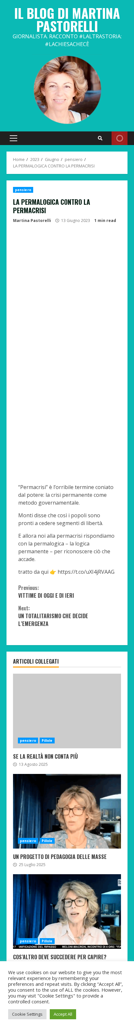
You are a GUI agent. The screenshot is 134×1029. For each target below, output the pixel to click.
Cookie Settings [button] (27, 1014)
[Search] (100, 138)
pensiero (23, 190)
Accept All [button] (63, 1014)
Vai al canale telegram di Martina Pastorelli (119, 138)
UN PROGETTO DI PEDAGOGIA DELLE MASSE (67, 811)
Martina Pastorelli (32, 220)
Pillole (47, 740)
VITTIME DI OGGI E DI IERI (46, 591)
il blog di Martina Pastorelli (67, 19)
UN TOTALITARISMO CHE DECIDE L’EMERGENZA (53, 616)
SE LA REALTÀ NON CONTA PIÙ (67, 711)
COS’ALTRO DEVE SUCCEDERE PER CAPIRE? (67, 911)
